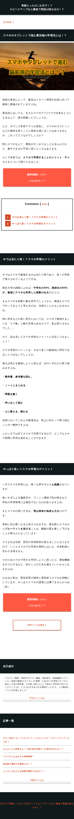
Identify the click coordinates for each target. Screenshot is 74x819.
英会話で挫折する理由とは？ (16, 764)
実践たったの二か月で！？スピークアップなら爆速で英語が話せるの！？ (37, 7)
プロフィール (36, 698)
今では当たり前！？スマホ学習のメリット (35, 217)
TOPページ (36, 780)
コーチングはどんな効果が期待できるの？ (23, 771)
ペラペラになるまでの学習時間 (17, 756)
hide (44, 204)
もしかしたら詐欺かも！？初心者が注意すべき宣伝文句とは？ (32, 749)
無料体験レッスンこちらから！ (37, 177)
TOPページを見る (36, 625)
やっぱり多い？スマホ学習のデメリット (34, 223)
